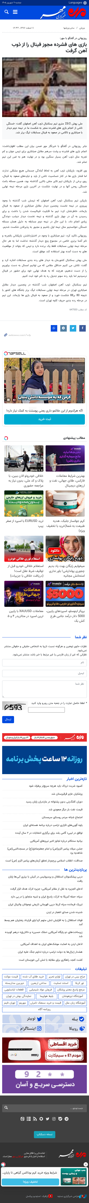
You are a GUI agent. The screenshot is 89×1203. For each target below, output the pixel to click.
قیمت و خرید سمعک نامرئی (45, 1003)
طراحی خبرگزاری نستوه (68, 1196)
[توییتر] (47, 1119)
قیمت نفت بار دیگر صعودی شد (66, 809)
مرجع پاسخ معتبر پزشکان (71, 990)
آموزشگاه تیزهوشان (72, 996)
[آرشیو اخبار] (28, 1119)
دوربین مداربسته (14, 983)
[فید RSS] (35, 1119)
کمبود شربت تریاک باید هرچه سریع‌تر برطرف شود (56, 786)
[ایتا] (22, 1119)
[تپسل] (6, 353)
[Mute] (14, 399)
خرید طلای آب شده (33, 977)
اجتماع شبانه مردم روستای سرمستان (62, 817)
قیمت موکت (11, 977)
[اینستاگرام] (54, 1119)
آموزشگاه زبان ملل (75, 1003)
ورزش (82, 28)
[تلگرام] (66, 1119)
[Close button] (86, 1164)
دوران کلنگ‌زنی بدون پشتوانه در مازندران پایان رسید (54, 802)
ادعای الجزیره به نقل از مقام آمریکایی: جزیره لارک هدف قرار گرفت (46, 889)
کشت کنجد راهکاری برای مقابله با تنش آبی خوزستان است (51, 960)
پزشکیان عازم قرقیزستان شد (67, 794)
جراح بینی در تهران (75, 977)
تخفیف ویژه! (30, 1182)
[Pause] (8, 399)
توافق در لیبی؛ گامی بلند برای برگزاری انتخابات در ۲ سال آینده (49, 833)
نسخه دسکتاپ (44, 1134)
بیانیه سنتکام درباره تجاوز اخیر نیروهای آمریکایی (56, 841)
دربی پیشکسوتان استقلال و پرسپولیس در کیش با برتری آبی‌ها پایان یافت (45, 879)
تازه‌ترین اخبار (77, 779)
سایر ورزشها (69, 28)
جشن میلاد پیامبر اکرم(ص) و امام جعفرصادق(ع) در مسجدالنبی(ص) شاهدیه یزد (45, 851)
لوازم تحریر (54, 977)
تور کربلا (79, 983)
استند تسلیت (61, 983)
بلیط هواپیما (46, 996)
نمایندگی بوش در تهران (18, 996)
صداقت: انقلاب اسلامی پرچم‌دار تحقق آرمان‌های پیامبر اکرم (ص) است (44, 861)
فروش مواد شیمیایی (40, 990)
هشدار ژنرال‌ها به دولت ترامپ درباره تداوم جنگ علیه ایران (50, 952)
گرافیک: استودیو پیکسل (37, 1196)
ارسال (8, 719)
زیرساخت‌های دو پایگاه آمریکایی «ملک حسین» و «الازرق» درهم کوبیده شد (44, 934)
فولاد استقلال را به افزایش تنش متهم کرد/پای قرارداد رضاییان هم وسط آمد (43, 922)
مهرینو (22, 1003)
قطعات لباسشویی (14, 990)
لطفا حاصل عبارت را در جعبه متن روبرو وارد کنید (59, 703)
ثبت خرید (44, 419)
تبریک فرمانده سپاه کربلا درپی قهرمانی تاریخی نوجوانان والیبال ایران (45, 904)
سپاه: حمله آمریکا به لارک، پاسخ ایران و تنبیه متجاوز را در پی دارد (47, 897)
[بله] (60, 1119)
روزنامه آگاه (44, 1009)
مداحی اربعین (38, 983)
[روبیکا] (41, 1119)
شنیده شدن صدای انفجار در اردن (64, 912)
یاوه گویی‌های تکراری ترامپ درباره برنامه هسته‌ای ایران (53, 825)
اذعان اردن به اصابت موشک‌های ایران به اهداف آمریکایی (52, 944)
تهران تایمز (9, 1003)
